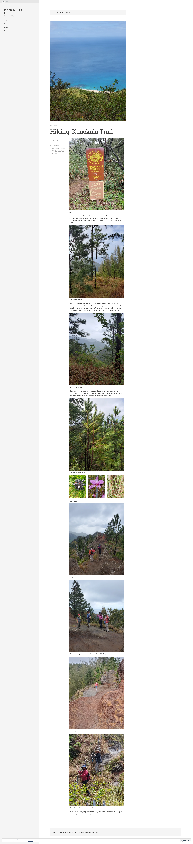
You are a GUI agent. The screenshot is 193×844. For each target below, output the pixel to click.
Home (5, 21)
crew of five (56, 145)
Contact (6, 24)
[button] (78, 486)
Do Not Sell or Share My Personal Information (83, 832)
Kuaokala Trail (56, 147)
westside (58, 151)
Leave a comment (57, 157)
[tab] (3, 2)
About (5, 30)
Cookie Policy (30, 841)
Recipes (6, 27)
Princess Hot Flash (14, 11)
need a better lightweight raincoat (58, 148)
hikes (53, 140)
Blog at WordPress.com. (61, 832)
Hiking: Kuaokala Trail (81, 131)
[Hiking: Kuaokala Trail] (88, 71)
